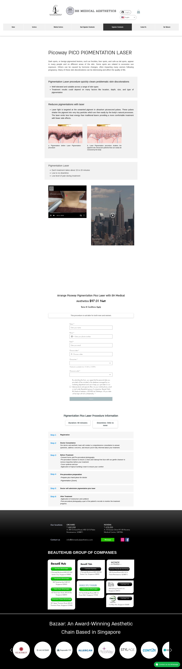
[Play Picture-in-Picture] (81, 215)
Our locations (56, 525)
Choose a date (74, 350)
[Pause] (51, 215)
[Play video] (112, 215)
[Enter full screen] (84, 215)
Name (72, 324)
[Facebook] (127, 540)
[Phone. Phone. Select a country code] (73, 336)
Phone (72, 333)
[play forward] (171, 650)
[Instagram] (122, 540)
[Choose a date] (71, 354)
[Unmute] (54, 215)
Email (72, 342)
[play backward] (11, 650)
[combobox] (91, 363)
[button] (138, 12)
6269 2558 (72, 527)
